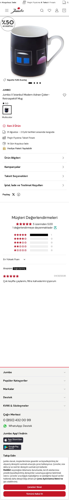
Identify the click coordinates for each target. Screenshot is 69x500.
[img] (5, 103)
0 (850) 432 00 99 (17, 420)
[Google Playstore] (34, 447)
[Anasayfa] (17, 10)
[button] (20, 235)
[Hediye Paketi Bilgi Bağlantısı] (34, 148)
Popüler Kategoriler (15, 380)
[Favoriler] (49, 10)
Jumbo (7, 372)
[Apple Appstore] (34, 440)
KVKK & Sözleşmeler (16, 405)
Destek (7, 397)
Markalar (8, 389)
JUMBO (7, 89)
